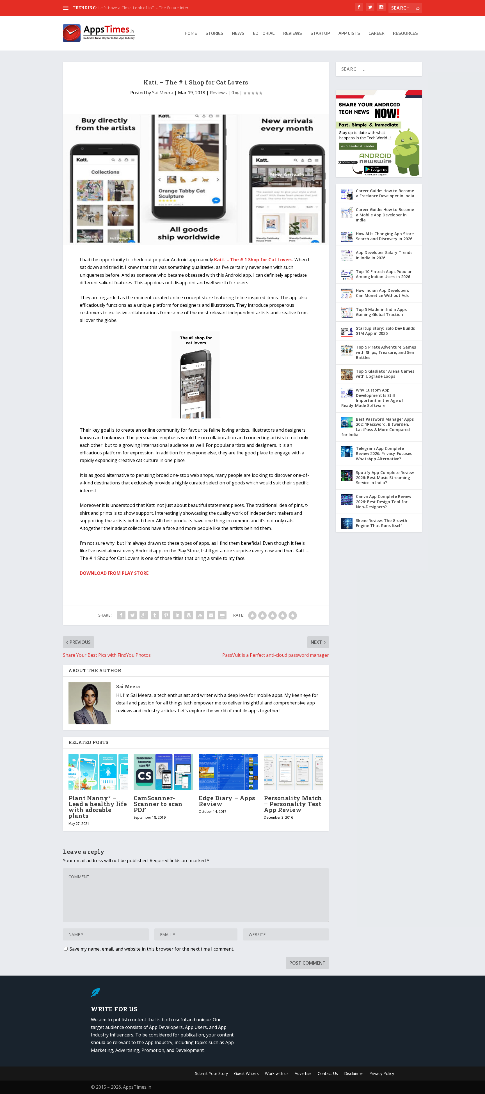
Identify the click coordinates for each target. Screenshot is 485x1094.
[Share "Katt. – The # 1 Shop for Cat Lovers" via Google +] (143, 615)
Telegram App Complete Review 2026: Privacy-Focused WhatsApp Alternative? (384, 453)
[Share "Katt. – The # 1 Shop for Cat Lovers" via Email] (211, 615)
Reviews (292, 33)
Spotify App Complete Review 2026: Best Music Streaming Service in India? (385, 477)
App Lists (349, 33)
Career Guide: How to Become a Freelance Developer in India (385, 193)
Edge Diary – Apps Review (227, 801)
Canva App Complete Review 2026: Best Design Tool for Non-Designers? (383, 501)
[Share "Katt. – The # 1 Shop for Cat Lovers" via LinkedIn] (177, 615)
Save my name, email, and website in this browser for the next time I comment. (152, 949)
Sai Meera (162, 93)
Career (377, 33)
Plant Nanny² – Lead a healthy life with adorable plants (97, 807)
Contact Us (328, 1074)
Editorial (264, 33)
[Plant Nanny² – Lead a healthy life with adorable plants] (98, 772)
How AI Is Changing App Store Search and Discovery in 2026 (385, 236)
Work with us (277, 1074)
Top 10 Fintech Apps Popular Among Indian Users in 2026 (384, 274)
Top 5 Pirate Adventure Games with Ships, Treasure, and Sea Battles (386, 352)
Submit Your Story (211, 1074)
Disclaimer (353, 1074)
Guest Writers (246, 1074)
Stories (214, 33)
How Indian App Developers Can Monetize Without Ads (382, 293)
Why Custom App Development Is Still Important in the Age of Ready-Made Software (372, 397)
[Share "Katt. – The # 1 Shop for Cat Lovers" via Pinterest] (166, 615)
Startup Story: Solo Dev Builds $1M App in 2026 (385, 331)
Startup (320, 33)
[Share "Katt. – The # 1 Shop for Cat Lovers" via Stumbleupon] (199, 615)
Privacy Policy (381, 1074)
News (238, 33)
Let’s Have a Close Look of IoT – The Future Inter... (144, 7)
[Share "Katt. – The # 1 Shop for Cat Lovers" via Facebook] (121, 615)
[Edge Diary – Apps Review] (228, 772)
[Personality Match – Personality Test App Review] (293, 772)
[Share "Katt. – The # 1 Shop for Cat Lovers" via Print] (222, 615)
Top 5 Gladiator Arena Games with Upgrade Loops (385, 374)
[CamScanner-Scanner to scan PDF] (163, 772)
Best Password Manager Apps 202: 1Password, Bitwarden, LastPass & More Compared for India (377, 426)
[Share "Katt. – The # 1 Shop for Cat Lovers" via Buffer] (188, 615)
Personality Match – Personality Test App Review (293, 804)
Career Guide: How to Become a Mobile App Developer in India (385, 214)
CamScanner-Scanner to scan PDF (158, 804)
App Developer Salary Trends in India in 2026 (384, 255)
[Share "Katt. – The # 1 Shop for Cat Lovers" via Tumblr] (155, 615)
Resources (405, 33)
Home (191, 33)
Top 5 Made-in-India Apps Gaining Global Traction (381, 312)
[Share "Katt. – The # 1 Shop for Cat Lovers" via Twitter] (132, 615)
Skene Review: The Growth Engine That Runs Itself (381, 523)
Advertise (303, 1074)
